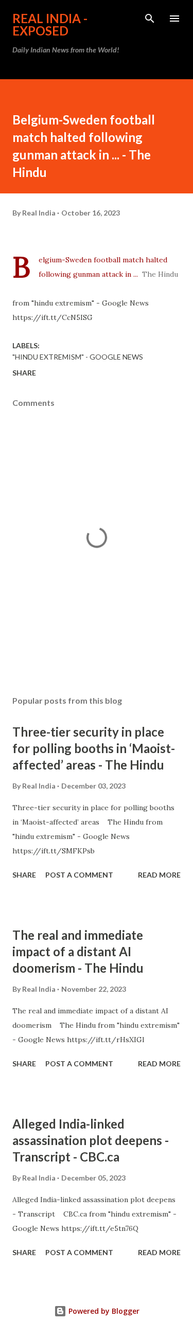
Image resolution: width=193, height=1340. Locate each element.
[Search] (150, 18)
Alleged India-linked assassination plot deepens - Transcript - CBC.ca (90, 1140)
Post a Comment (79, 874)
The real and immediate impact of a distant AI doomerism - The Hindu (78, 951)
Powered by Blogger (102, 1311)
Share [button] (24, 372)
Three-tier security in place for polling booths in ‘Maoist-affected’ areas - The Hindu (93, 748)
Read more (159, 874)
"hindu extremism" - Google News (77, 356)
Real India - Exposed (49, 24)
